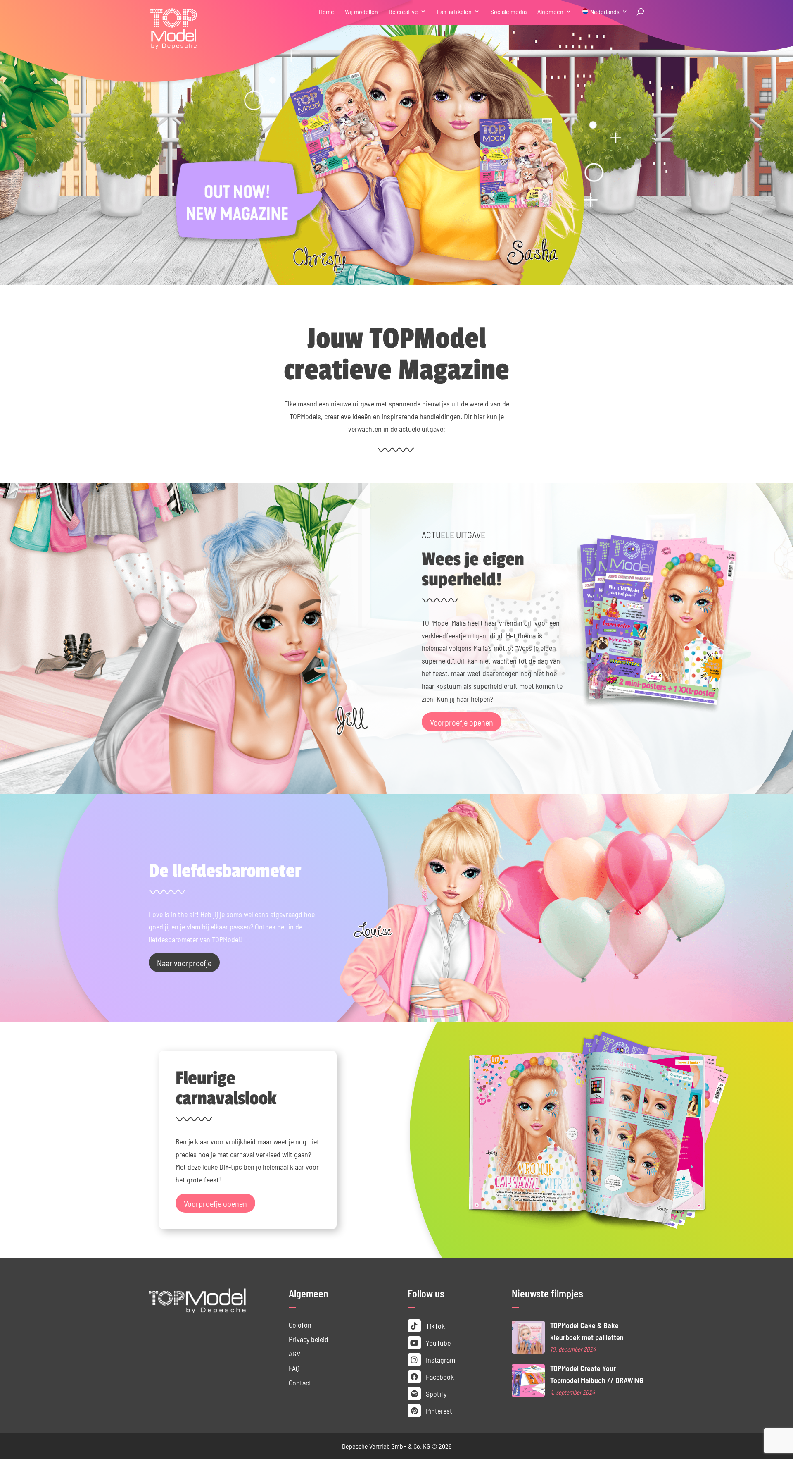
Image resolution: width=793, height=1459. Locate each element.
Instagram (439, 1359)
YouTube (437, 1342)
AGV (294, 1353)
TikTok (434, 1325)
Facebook (439, 1376)
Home (326, 11)
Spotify (435, 1393)
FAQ (294, 1368)
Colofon (300, 1324)
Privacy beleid (308, 1339)
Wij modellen (361, 11)
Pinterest (438, 1410)
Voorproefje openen (461, 721)
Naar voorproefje (184, 962)
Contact (300, 1382)
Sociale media (509, 11)
